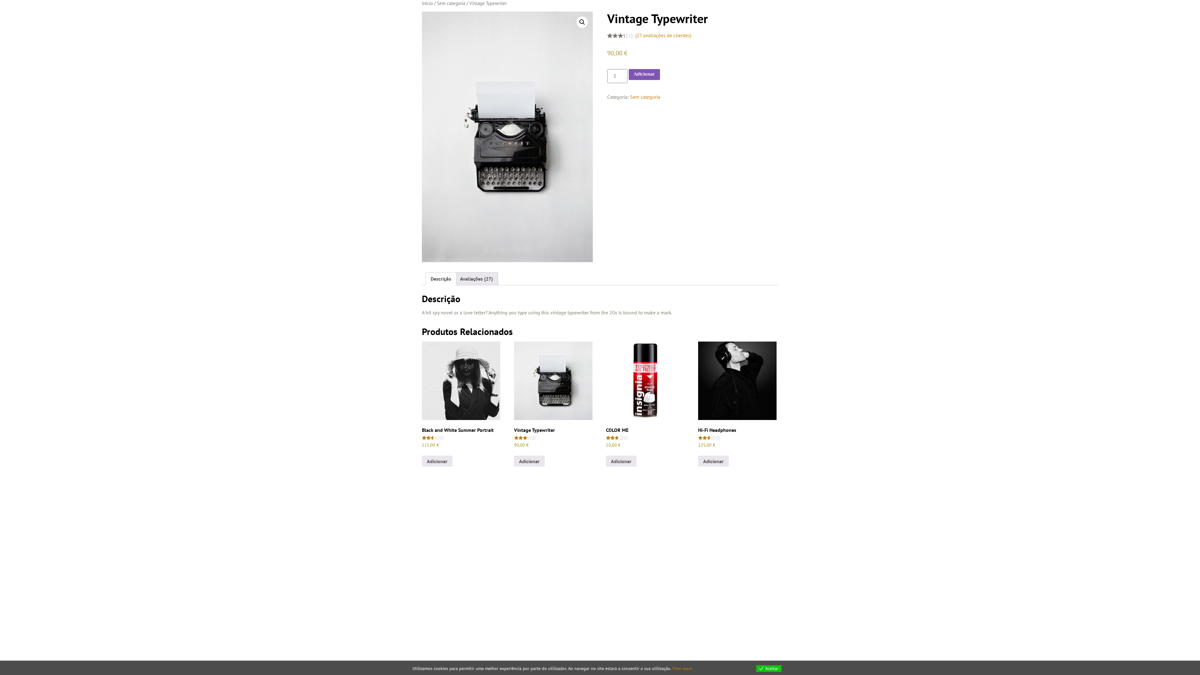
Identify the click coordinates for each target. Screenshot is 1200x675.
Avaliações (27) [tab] (476, 279)
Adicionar (644, 74)
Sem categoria (451, 3)
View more (682, 668)
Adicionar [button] (437, 461)
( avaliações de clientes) (663, 35)
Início (427, 3)
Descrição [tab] (441, 279)
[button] (582, 22)
